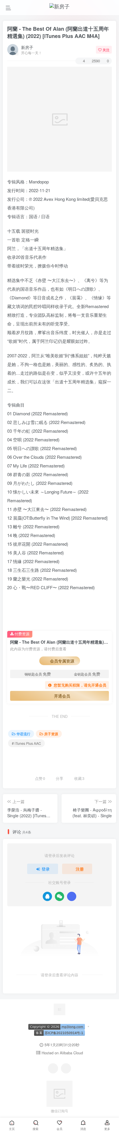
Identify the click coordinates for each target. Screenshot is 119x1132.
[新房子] (59, 1008)
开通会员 (62, 696)
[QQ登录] (47, 896)
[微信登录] (59, 896)
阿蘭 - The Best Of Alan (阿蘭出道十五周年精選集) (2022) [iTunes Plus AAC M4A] (58, 32)
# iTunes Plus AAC (26, 743)
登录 (46, 869)
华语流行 (23, 733)
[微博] (66, 1068)
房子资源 (51, 733)
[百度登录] (71, 896)
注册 (80, 869)
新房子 (27, 47)
